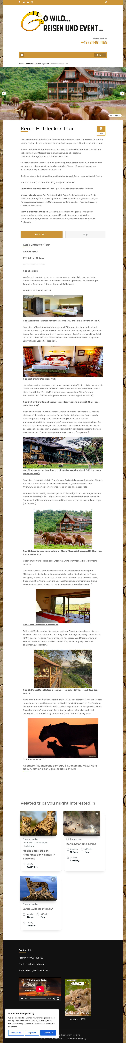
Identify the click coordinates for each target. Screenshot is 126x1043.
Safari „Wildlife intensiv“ (38, 908)
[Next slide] (122, 93)
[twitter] (24, 1)
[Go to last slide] (4, 93)
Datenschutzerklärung (76, 1038)
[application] (40, 989)
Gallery (116, 115)
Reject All (32, 1033)
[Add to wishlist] (53, 814)
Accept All (48, 1033)
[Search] (106, 2)
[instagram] (32, 1)
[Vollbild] (58, 998)
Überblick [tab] (40, 234)
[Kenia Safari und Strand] (81, 823)
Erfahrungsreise (30, 839)
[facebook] (19, 1)
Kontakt (43, 1038)
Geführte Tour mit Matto (36, 842)
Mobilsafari (29, 846)
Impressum (57, 1038)
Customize (16, 1033)
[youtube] (28, 1)
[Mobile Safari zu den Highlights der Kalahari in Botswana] (38, 823)
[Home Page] (22, 55)
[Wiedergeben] (22, 998)
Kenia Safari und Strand (81, 843)
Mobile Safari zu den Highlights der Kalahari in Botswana (39, 854)
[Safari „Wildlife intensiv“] (38, 888)
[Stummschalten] (54, 998)
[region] (32, 1023)
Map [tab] (85, 234)
